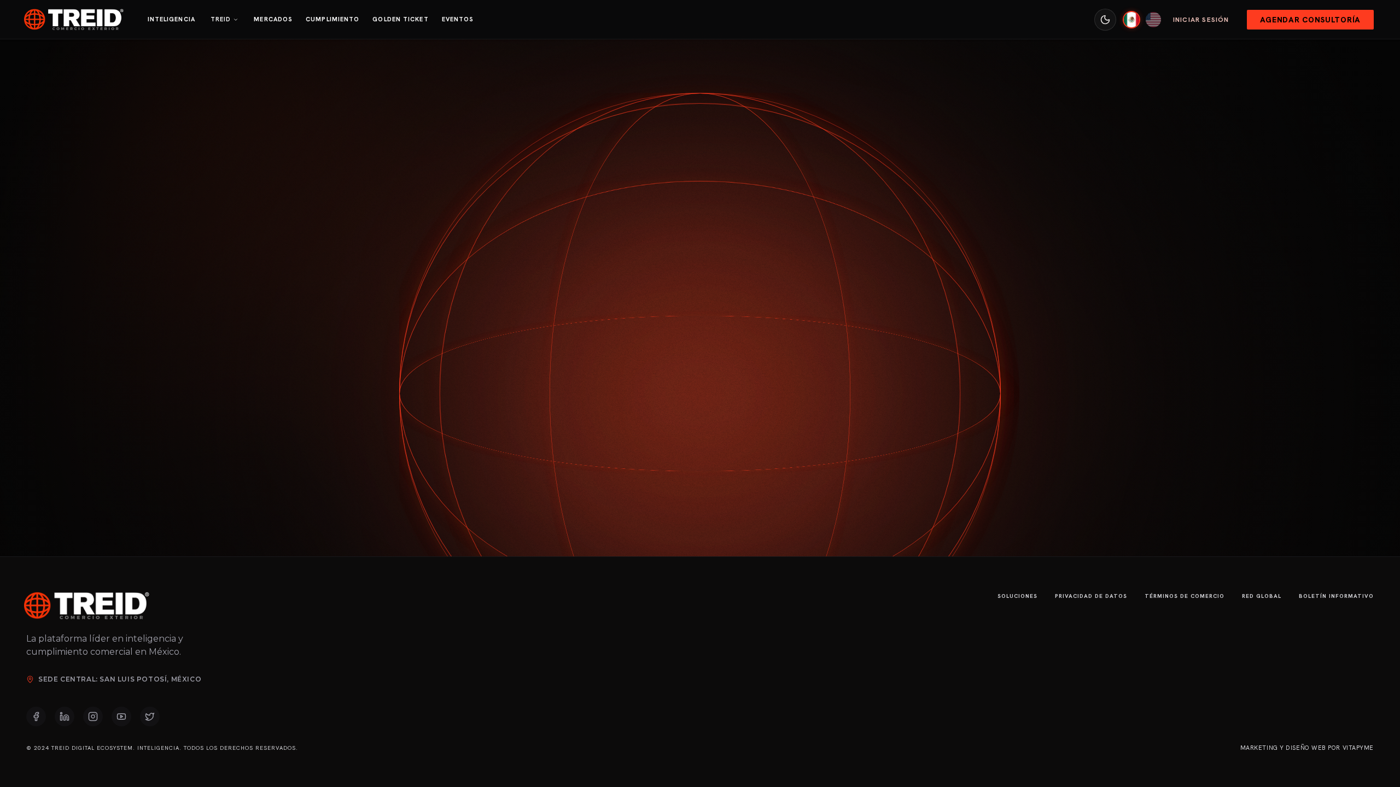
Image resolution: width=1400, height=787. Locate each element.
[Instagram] (93, 716)
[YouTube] (121, 716)
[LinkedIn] (64, 716)
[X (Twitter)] (150, 716)
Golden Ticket (400, 19)
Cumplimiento (332, 19)
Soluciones (1017, 596)
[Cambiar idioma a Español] (1131, 19)
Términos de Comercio (1184, 596)
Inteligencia (171, 19)
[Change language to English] (1153, 19)
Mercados (273, 19)
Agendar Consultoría (1310, 20)
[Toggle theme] (1105, 20)
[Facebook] (36, 716)
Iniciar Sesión (1201, 19)
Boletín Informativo (1336, 596)
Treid (221, 19)
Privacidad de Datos (1091, 596)
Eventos (458, 19)
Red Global (1261, 596)
